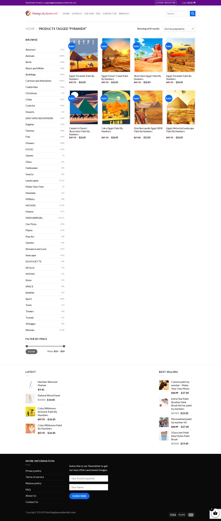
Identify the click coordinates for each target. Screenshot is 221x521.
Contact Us (110, 13)
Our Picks (31, 224)
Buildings (31, 74)
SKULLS (30, 267)
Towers (30, 311)
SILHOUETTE (34, 261)
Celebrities (32, 86)
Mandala (30, 192)
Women (30, 329)
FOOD (29, 149)
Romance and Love (36, 248)
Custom (89, 13)
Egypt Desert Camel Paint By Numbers (115, 77)
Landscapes (32, 180)
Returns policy (33, 483)
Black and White (35, 68)
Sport (29, 298)
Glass (29, 161)
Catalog (77, 13)
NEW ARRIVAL (34, 217)
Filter (31, 351)
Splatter (30, 292)
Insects (29, 174)
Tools (29, 304)
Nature (29, 211)
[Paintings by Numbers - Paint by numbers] (42, 13)
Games (29, 155)
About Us (31, 495)
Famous (30, 130)
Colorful (30, 105)
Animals (30, 55)
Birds (29, 61)
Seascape (31, 255)
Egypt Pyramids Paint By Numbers (81, 77)
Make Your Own (35, 186)
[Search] (192, 13)
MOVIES (31, 205)
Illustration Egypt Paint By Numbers (147, 77)
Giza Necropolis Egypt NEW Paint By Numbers (148, 130)
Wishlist (124, 13)
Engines (30, 124)
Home (66, 13)
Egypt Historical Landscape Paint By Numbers (180, 130)
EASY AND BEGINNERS (39, 118)
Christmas (31, 93)
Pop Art (30, 236)
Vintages (30, 323)
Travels (30, 317)
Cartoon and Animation (38, 80)
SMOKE (30, 273)
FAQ (98, 13)
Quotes (30, 242)
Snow (29, 280)
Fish (28, 136)
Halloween (32, 167)
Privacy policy (33, 470)
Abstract (31, 49)
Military (30, 199)
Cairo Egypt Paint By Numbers (112, 130)
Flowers (30, 142)
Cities (29, 99)
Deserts (30, 111)
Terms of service (35, 476)
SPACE (29, 286)
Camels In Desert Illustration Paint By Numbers (79, 131)
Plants (29, 230)
